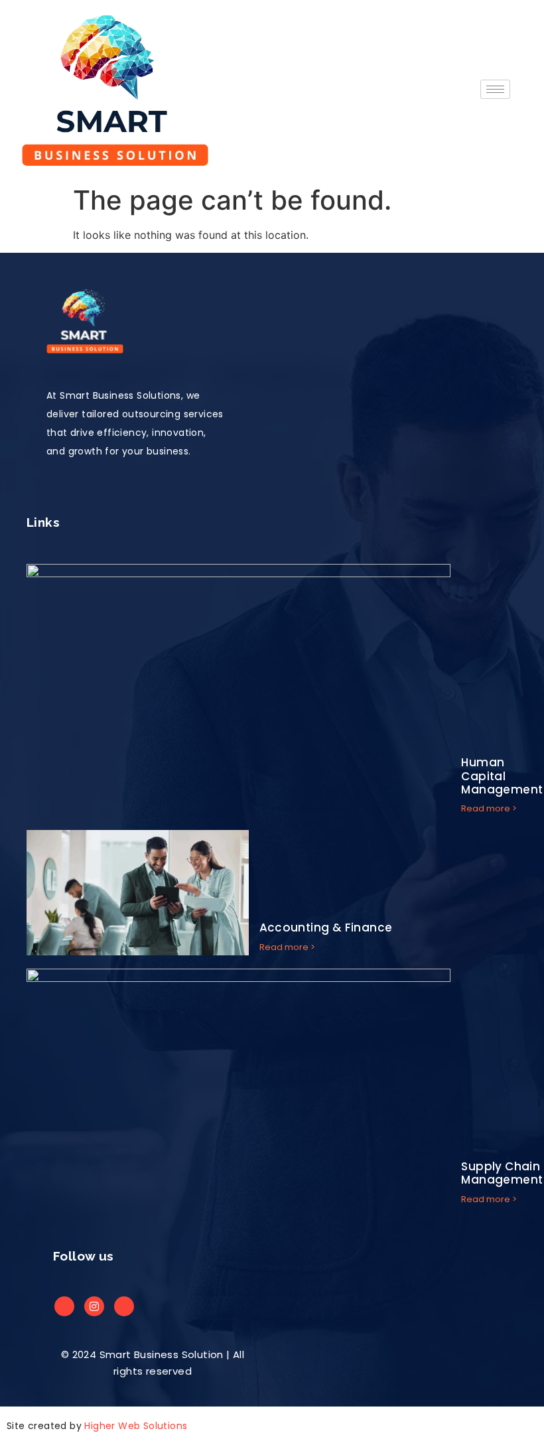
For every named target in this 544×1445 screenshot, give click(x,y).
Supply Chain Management (502, 1173)
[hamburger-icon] (495, 89)
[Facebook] (64, 1306)
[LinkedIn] (94, 1306)
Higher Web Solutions (135, 1425)
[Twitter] (124, 1306)
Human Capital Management (502, 775)
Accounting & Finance (326, 927)
